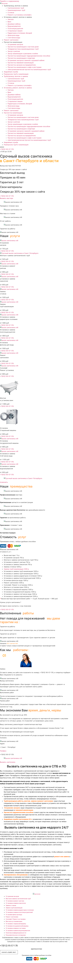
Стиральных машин (15, 31)
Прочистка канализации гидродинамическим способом (29, 56)
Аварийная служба (11, 72)
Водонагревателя (14, 26)
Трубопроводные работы (13, 801)
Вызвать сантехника (7, 762)
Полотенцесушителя (15, 28)
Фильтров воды (13, 35)
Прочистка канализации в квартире (21, 58)
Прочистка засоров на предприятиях (22, 65)
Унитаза (10, 19)
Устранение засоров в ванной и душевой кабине (26, 60)
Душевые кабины (14, 24)
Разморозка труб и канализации (16, 74)
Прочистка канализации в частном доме (23, 47)
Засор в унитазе (14, 51)
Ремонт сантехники (11, 40)
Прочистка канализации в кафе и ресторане (24, 67)
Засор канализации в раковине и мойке (23, 53)
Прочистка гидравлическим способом (18, 812)
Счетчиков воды (14, 38)
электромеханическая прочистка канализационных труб (29, 69)
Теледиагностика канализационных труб (23, 49)
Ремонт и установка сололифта (19, 15)
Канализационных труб (16, 10)
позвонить (4, 482)
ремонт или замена (61, 856)
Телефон (3, 751)
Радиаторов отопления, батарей (20, 33)
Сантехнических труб (16, 8)
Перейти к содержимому (9, 1)
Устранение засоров (15, 44)
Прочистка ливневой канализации (21, 63)
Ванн (9, 22)
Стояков (11, 12)
